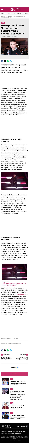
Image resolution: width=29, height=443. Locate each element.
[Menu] (2, 9)
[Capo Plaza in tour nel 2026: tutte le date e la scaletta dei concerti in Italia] (5, 382)
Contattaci (9, 431)
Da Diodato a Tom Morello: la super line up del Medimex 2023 (22, 359)
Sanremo (3, 13)
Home (2, 16)
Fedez (9, 13)
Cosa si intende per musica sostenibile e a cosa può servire (6, 359)
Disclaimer (15, 431)
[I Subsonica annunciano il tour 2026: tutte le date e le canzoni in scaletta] (5, 416)
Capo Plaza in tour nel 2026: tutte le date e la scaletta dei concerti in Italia (18, 383)
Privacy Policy (22, 431)
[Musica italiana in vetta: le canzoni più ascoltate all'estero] (5, 406)
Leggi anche (14, 374)
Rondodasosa (21, 294)
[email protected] (24, 436)
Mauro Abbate (4, 36)
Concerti (25, 13)
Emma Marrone (17, 13)
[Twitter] (5, 61)
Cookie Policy (4, 433)
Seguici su (13, 367)
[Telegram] (11, 61)
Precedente (6, 354)
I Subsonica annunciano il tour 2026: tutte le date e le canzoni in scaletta (17, 417)
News (5, 16)
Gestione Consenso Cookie (14, 433)
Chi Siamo (3, 431)
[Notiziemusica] (15, 9)
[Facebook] (2, 61)
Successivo (23, 354)
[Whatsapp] (8, 61)
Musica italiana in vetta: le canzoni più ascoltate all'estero (17, 407)
